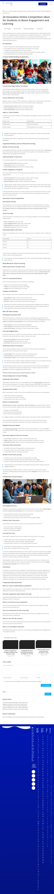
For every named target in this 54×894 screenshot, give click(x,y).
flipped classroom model (11, 428)
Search (4, 691)
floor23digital (7, 28)
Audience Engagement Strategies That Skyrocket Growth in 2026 (10, 652)
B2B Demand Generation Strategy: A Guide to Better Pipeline (15, 709)
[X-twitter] (33, 776)
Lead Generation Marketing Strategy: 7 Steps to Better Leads (15, 702)
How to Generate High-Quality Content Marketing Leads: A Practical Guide (28, 717)
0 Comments (40, 28)
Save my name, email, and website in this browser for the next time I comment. (23, 681)
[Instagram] (33, 784)
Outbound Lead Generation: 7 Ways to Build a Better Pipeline (15, 707)
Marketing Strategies (29, 28)
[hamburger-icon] (51, 4)
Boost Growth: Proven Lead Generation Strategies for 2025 (44, 651)
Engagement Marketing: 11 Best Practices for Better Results (15, 704)
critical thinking (38, 382)
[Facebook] (33, 772)
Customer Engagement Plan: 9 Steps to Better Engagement (15, 705)
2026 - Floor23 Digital (7, 717)
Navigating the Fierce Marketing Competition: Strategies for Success (27, 652)
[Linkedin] (33, 780)
